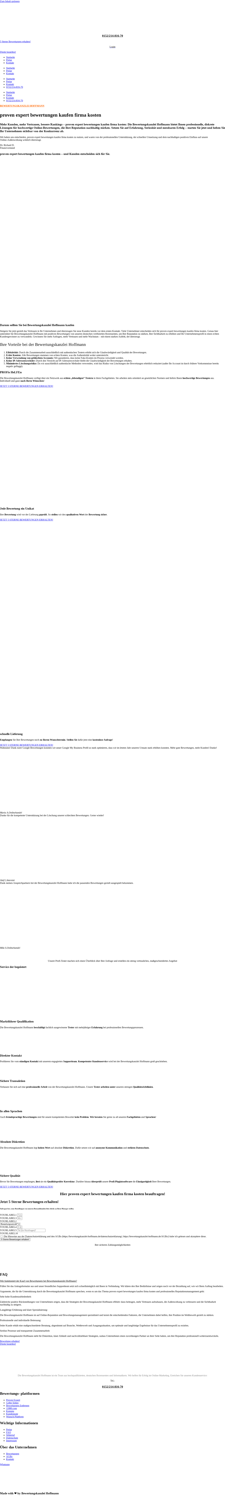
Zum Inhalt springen (10, 1)
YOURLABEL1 (8, 1215)
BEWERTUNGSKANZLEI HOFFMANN (22, 105)
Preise (9, 60)
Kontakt (10, 62)
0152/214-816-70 (112, 35)
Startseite (10, 57)
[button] (112, 1281)
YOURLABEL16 (9, 1233)
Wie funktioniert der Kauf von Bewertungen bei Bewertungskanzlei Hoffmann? (38, 1281)
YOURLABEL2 (8, 1221)
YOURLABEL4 (8, 1227)
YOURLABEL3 (8, 1218)
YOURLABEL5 (8, 1230)
